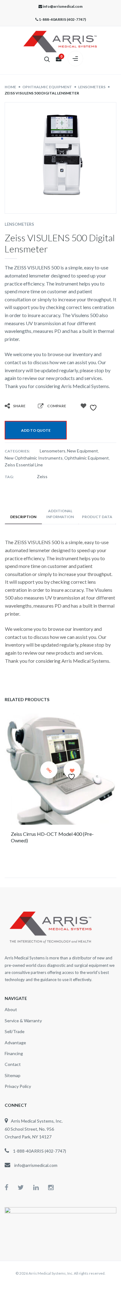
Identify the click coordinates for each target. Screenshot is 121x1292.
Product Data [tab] (97, 516)
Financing (14, 1053)
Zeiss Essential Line (24, 464)
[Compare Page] (42, 406)
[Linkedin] (40, 1187)
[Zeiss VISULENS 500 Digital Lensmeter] (8, 414)
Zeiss (42, 476)
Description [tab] (23, 516)
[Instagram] (51, 1187)
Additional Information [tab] (60, 514)
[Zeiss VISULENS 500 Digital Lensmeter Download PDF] (79, 414)
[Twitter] (25, 1187)
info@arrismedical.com (63, 6)
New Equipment (82, 450)
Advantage (15, 1042)
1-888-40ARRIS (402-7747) (62, 19)
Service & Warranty (23, 1020)
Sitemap (12, 1075)
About (11, 1009)
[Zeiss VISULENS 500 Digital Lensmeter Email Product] (67, 414)
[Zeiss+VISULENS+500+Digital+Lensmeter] (20, 414)
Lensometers (19, 224)
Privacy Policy (18, 1086)
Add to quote (36, 430)
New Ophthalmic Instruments (34, 457)
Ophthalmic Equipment (86, 457)
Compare (57, 406)
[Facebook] (11, 1187)
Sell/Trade (15, 1031)
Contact (13, 1064)
